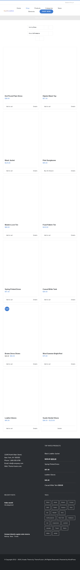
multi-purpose (50, 518)
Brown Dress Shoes (12, 353)
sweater (48, 528)
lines (62, 512)
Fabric (55, 507)
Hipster (54, 512)
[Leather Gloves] (21, 392)
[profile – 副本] (8, 10)
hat (47, 512)
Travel (57, 528)
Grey (71, 507)
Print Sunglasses (49, 160)
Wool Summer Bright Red (52, 353)
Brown (63, 502)
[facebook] (3, 2)
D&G (47, 507)
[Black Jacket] (21, 134)
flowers (63, 507)
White (48, 533)
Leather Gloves (10, 418)
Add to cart (9, 106)
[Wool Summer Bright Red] (59, 328)
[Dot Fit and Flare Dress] (21, 70)
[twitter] (7, 2)
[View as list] (42, 39)
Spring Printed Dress (13, 289)
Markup (6, 536)
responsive (56, 523)
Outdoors (71, 518)
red (47, 523)
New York (61, 518)
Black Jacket (10, 160)
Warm (64, 528)
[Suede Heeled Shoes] (59, 392)
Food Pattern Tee (49, 225)
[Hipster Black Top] (59, 70)
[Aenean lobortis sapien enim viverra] (19, 522)
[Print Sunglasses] (59, 134)
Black (47, 502)
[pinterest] (17, 2)
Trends (16, 536)
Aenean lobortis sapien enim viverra (17, 534)
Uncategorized (8, 505)
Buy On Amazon (49, 171)
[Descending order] (51, 27)
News (11, 536)
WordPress (72, 559)
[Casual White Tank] (59, 263)
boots (55, 502)
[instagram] (10, 2)
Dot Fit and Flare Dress (13, 96)
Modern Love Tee (11, 225)
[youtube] (13, 2)
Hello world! (8, 503)
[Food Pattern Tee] (59, 199)
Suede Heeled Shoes (51, 418)
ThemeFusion (39, 559)
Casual (71, 502)
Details (35, 106)
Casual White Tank (50, 289)
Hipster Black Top (49, 96)
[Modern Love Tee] (21, 199)
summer (65, 523)
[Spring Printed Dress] (21, 263)
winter (55, 533)
